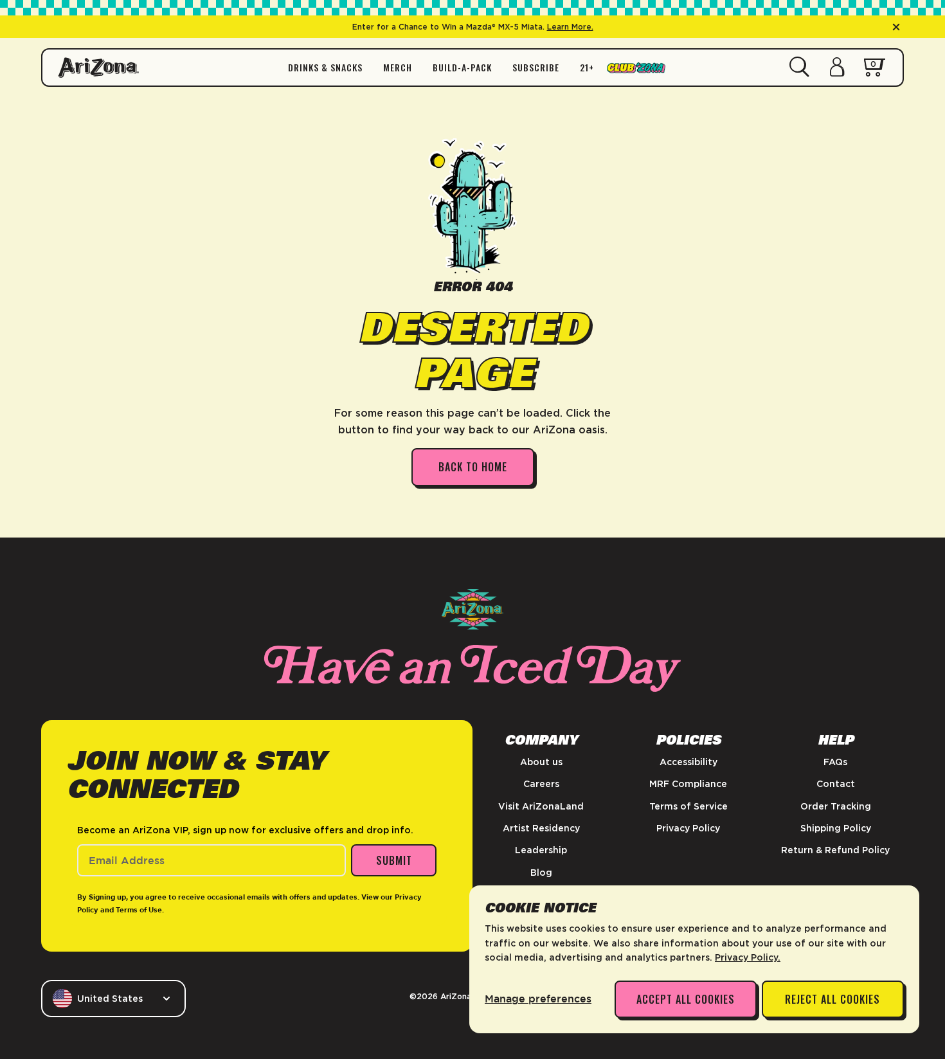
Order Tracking (835, 806)
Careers (541, 784)
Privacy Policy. (747, 957)
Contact (835, 784)
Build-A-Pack (462, 67)
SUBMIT (394, 860)
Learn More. (570, 27)
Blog (541, 872)
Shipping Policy (835, 828)
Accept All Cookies (685, 999)
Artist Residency (541, 828)
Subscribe (535, 67)
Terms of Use (139, 910)
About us (541, 762)
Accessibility (688, 762)
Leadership (541, 850)
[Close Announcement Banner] (896, 27)
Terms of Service (688, 806)
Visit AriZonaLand (541, 806)
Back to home (472, 467)
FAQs (835, 762)
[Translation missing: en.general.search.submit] (800, 67)
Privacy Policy (688, 828)
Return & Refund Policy (835, 850)
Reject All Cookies (832, 999)
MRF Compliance (688, 784)
